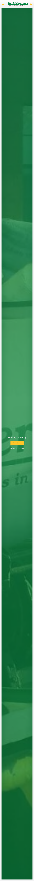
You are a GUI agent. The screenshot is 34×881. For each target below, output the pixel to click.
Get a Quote (17, 443)
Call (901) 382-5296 (17, 448)
